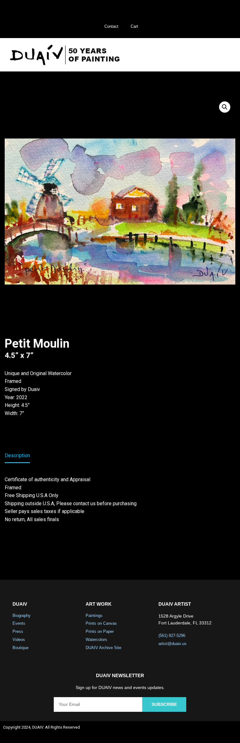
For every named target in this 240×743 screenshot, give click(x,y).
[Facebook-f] (179, 732)
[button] (221, 55)
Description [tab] (17, 455)
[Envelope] (229, 732)
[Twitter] (196, 732)
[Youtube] (212, 732)
